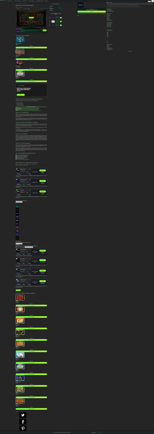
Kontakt (108, 46)
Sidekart (108, 45)
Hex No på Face (109, 29)
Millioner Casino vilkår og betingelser (100, 13)
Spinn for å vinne (19, 201)
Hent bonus (91, 11)
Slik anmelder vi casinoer (110, 11)
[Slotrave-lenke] (18, 31)
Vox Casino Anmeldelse (42, 193)
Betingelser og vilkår (110, 48)
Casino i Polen (109, 26)
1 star (20, 8)
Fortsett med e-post (29, 247)
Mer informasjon (93, 432)
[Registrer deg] (153, 1)
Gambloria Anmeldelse (42, 183)
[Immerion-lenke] (18, 252)
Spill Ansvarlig (109, 49)
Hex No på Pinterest (110, 30)
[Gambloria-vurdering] (27, 182)
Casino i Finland (109, 25)
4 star (22, 8)
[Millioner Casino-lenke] (18, 272)
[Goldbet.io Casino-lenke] (18, 282)
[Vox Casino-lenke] (18, 192)
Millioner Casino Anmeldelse (42, 273)
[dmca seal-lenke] (107, 36)
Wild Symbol (60, 8)
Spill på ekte (31, 17)
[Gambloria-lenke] (18, 182)
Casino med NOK (109, 9)
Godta (99, 432)
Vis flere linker (130, 51)
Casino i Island (109, 25)
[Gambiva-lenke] (18, 171)
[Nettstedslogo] (3, 1)
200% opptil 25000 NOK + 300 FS (91, 9)
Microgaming (108, 15)
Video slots (60, 6)
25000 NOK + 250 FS (35, 182)
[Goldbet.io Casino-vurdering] (27, 282)
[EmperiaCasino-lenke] (53, 25)
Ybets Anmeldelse (42, 262)
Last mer (17, 290)
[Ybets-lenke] (18, 261)
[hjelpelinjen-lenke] (107, 40)
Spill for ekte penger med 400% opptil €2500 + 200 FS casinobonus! (30, 31)
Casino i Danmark (109, 23)
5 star (23, 8)
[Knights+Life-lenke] (23, 418)
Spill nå (45, 30)
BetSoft (108, 17)
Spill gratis (31, 57)
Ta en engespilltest (109, 10)
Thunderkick (108, 19)
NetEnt (108, 14)
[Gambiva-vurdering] (27, 171)
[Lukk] (46, 85)
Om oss (108, 47)
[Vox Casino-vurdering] (27, 192)
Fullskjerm (45, 8)
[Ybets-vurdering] (27, 261)
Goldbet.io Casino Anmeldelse (42, 283)
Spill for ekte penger (31, 47)
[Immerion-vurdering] (27, 251)
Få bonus (20, 94)
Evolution (108, 16)
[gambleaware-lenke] (107, 38)
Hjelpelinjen (26, 175)
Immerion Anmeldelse (42, 253)
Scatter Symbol (60, 7)
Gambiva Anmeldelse (42, 172)
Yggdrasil (108, 18)
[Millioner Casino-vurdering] (27, 271)
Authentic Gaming (109, 20)
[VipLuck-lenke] (53, 21)
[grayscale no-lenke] (107, 42)
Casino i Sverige (109, 24)
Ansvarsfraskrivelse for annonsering (22, 165)
